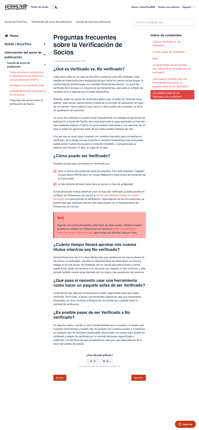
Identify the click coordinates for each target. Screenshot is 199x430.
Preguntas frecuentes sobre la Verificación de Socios (26, 102)
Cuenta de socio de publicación (93, 21)
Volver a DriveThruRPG (143, 7)
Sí (95, 361)
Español (187, 7)
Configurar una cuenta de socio (27, 85)
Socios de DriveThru (16, 21)
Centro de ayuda (39, 6)
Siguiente (138, 377)
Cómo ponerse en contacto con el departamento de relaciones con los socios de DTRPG (27, 75)
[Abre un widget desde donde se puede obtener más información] (185, 424)
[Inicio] (16, 7)
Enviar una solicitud (169, 7)
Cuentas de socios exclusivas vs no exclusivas (28, 92)
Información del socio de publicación (52, 21)
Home (14, 35)
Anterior (60, 377)
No (107, 361)
